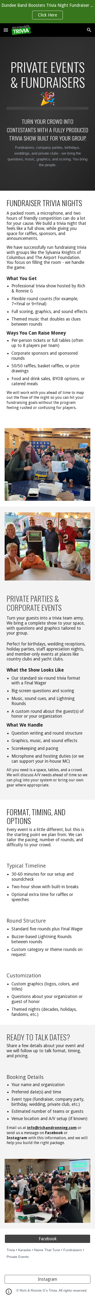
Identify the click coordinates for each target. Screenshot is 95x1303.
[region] (47, 11)
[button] (6, 30)
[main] (47, 84)
